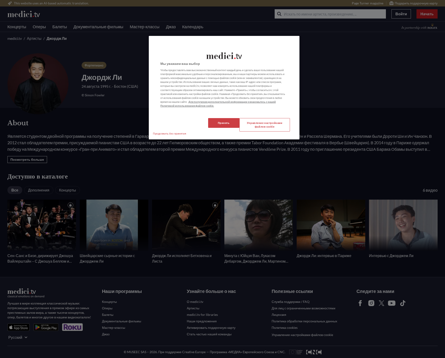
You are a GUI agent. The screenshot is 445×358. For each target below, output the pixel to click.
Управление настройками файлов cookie (265, 124)
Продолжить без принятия (169, 133)
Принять (224, 122)
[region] (224, 87)
